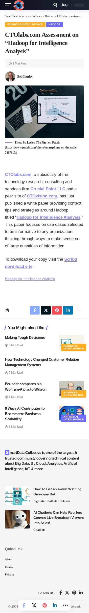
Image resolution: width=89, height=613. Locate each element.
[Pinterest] (74, 592)
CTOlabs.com (18, 174)
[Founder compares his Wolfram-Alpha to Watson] (71, 388)
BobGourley (25, 76)
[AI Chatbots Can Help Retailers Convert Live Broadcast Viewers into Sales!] (17, 519)
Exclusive (64, 501)
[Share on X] (34, 605)
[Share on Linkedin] (55, 605)
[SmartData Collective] (18, 5)
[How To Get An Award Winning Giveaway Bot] (17, 495)
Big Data (38, 501)
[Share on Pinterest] (44, 605)
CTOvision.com (42, 196)
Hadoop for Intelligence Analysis (48, 217)
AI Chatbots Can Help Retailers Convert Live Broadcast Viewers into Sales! (58, 517)
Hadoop (55, 24)
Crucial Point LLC (47, 189)
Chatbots (51, 501)
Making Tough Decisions (25, 337)
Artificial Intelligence (74, 418)
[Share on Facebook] (24, 605)
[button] (9, 5)
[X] (67, 592)
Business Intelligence (25, 24)
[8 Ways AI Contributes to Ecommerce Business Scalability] (71, 413)
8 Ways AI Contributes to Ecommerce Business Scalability (24, 413)
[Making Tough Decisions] (71, 342)
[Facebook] (60, 592)
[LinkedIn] (81, 592)
